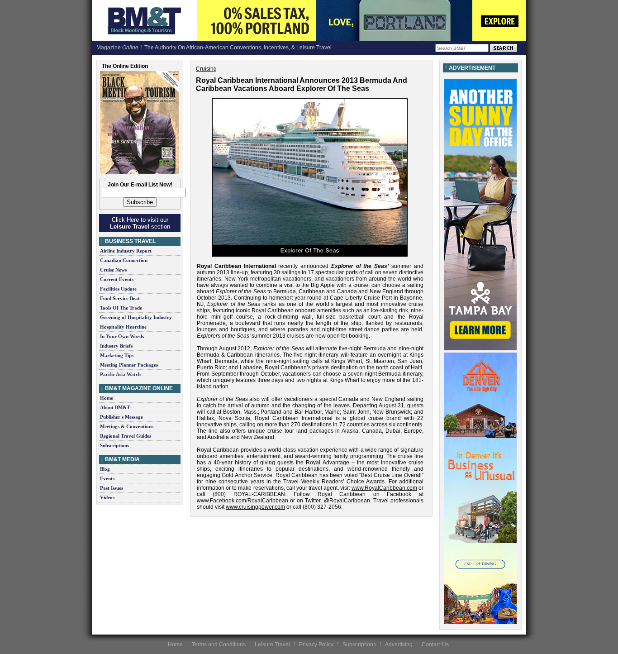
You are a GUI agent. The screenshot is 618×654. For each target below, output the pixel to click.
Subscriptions (114, 445)
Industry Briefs (116, 345)
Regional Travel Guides (125, 436)
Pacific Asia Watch (120, 374)
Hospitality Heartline (123, 326)
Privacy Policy (316, 644)
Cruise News (113, 269)
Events (107, 478)
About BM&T (115, 407)
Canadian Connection (123, 260)
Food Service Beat (120, 298)
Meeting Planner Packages (129, 365)
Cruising (206, 69)
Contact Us (435, 644)
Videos (107, 497)
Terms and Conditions (219, 644)
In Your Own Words (122, 336)
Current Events (116, 279)
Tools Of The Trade (121, 307)
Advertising (399, 644)
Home (106, 398)
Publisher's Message (121, 417)
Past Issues (111, 488)
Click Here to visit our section (140, 223)
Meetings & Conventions (126, 426)
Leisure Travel (272, 644)
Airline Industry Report (126, 250)
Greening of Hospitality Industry (136, 317)
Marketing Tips (116, 355)
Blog (105, 469)
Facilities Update (118, 288)
